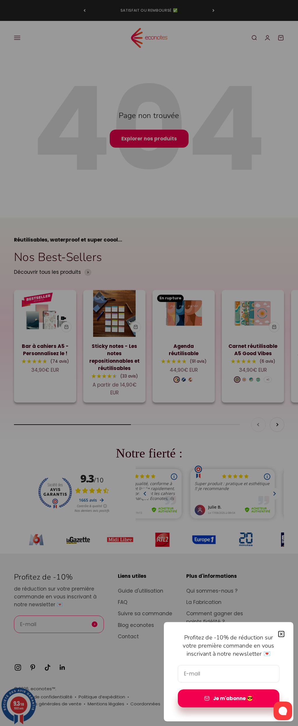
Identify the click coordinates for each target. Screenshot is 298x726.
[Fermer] (281, 634)
